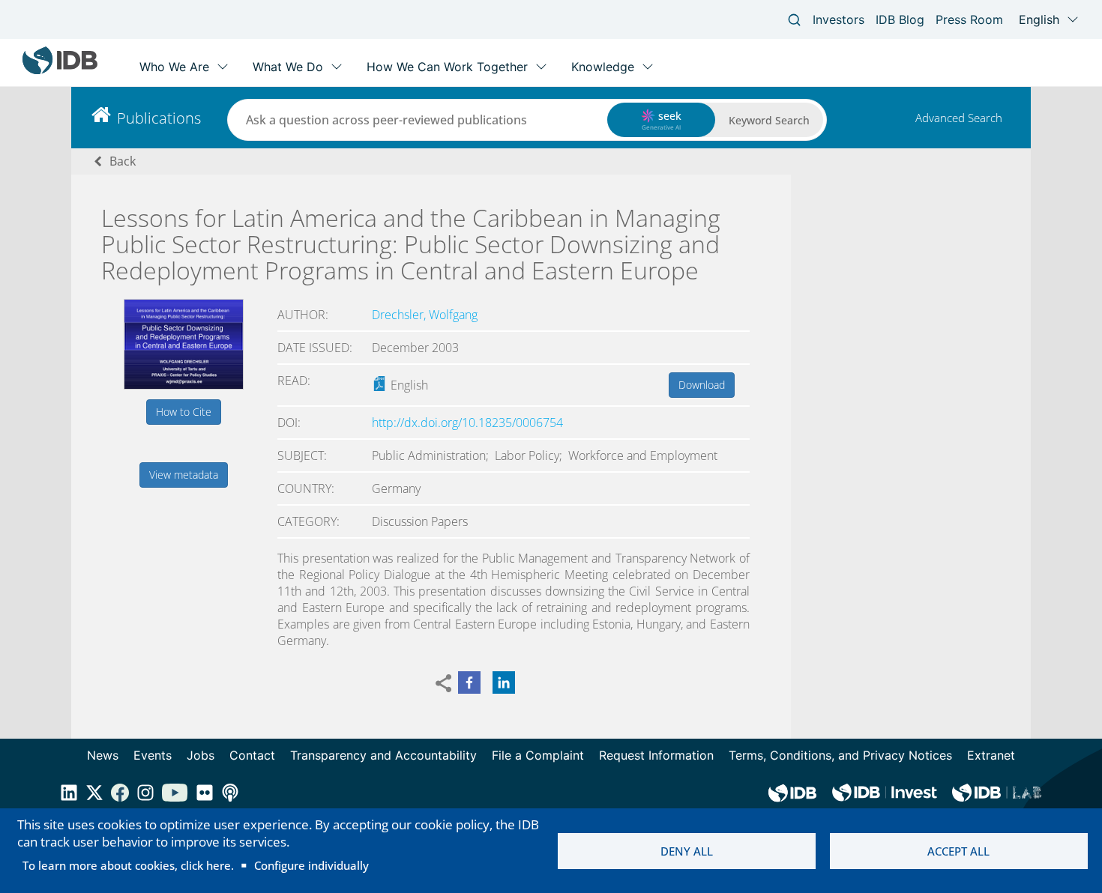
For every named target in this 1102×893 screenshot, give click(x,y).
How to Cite (183, 412)
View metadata (183, 474)
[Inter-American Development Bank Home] (59, 71)
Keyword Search (769, 120)
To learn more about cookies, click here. (128, 865)
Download (701, 385)
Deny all (686, 851)
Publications (159, 118)
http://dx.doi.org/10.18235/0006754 (467, 422)
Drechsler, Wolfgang (425, 314)
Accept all (958, 851)
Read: (293, 380)
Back (122, 161)
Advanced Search (958, 117)
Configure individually (311, 865)
